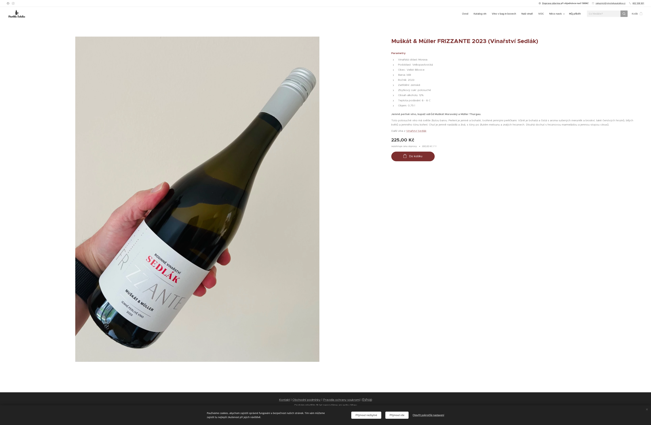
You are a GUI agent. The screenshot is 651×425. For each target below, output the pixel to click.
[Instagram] (13, 3)
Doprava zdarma (551, 3)
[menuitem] (466, 13)
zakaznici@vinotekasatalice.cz (610, 3)
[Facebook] (8, 3)
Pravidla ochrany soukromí (341, 400)
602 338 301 (638, 3)
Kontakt (284, 400)
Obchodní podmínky (306, 400)
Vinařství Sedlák (416, 130)
